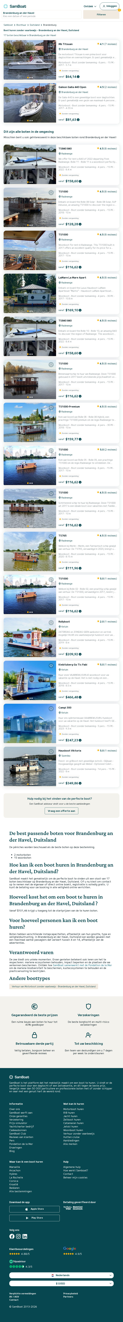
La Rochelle (16, 1177)
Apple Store (37, 1208)
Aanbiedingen (71, 1140)
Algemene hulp (72, 1166)
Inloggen (111, 6)
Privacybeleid (70, 1293)
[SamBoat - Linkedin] (24, 1236)
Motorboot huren (73, 1109)
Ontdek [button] (88, 6)
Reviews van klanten (21, 1137)
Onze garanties (18, 1116)
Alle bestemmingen (20, 1191)
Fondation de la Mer (21, 1143)
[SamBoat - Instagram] (18, 1236)
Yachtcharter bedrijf (21, 1126)
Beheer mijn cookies (75, 1177)
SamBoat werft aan (20, 1112)
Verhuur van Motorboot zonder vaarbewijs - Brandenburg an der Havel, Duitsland (54, 986)
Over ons (14, 1109)
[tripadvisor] (18, 1261)
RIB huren (69, 1112)
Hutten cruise (71, 1137)
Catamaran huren (73, 1123)
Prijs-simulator (18, 1123)
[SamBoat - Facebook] (12, 1236)
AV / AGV (14, 1296)
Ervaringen (15, 1147)
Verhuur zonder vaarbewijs (78, 1133)
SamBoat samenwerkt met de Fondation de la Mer (82, 965)
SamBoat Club (17, 1133)
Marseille (14, 1166)
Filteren (108, 13)
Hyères (13, 1173)
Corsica (13, 1180)
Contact (68, 1173)
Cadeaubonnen (18, 1130)
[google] (69, 1249)
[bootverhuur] (15, 6)
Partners (68, 1296)
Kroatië (13, 1184)
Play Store (37, 1217)
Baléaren (14, 1187)
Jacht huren (70, 1116)
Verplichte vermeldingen (22, 1293)
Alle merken (70, 1143)
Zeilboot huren (72, 1119)
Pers (11, 1140)
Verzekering (16, 1119)
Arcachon (14, 1170)
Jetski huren (70, 1126)
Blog (12, 1151)
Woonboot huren (73, 1130)
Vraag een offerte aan (61, 811)
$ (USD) (60, 1283)
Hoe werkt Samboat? (75, 1170)
